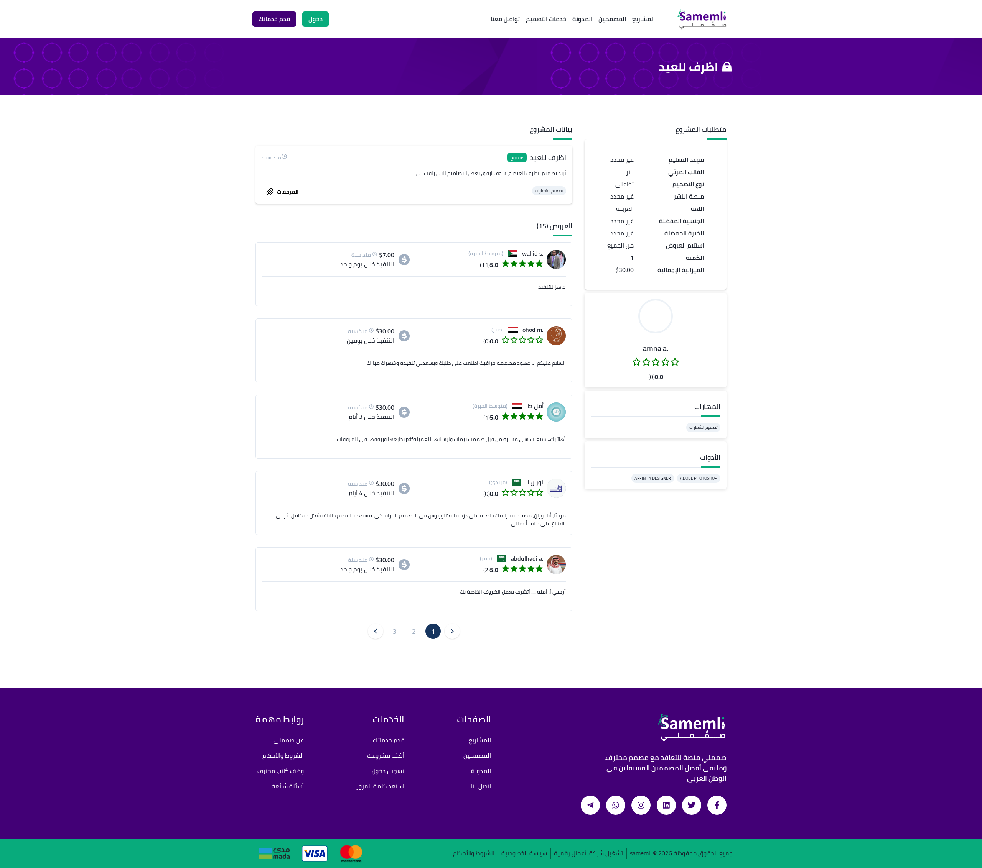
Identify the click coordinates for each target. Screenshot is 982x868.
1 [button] (433, 631)
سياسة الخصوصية (524, 853)
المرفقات (287, 192)
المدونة (582, 19)
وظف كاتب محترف (280, 770)
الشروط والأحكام (283, 755)
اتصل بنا (481, 786)
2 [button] (414, 631)
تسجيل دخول (388, 770)
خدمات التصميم (546, 19)
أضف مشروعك (385, 755)
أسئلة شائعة (288, 786)
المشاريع (643, 19)
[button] (655, 316)
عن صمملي (289, 740)
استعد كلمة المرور (380, 786)
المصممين (612, 19)
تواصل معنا (505, 19)
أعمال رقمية (570, 853)
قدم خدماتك (388, 740)
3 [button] (395, 631)
